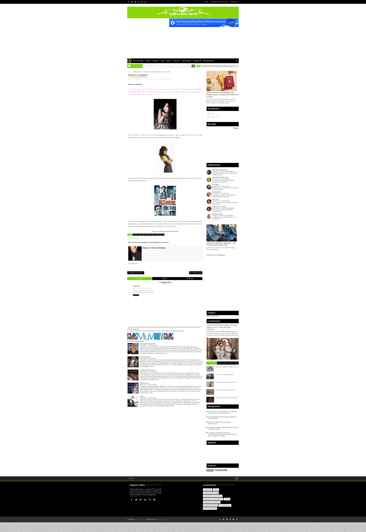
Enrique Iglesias (210, 505)
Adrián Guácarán (217, 214)
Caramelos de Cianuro (213, 499)
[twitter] (132, 1)
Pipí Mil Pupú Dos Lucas (220, 177)
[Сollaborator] (204, 23)
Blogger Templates (162, 519)
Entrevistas (208, 61)
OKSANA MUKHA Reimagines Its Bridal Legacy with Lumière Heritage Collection (205, 66)
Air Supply (215, 184)
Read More (133, 496)
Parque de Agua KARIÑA (224, 374)
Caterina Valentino (212, 502)
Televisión (186, 61)
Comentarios (213, 117)
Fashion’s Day (144, 383)
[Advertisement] (183, 41)
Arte (169, 61)
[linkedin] (145, 500)
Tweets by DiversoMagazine (215, 255)
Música (156, 61)
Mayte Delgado (210, 508)
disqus (165, 278)
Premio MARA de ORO (220, 170)
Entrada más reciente (136, 273)
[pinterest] (135, 1)
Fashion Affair (216, 192)
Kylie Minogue (224, 505)
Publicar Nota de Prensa (219, 2)
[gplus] (141, 500)
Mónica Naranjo (145, 357)
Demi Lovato (138, 72)
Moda (148, 61)
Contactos (233, 2)
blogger (140, 278)
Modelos (197, 61)
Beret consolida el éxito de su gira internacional (219, 423)
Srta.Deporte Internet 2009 (225, 382)
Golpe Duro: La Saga (219, 206)
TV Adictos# (148, 234)
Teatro (176, 61)
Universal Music (156, 72)
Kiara (216, 489)
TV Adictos (146, 72)
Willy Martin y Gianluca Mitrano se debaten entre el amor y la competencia (222, 412)
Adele (227, 499)
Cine (163, 61)
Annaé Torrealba (211, 492)
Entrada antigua (195, 273)
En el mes (222, 363)
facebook (189, 278)
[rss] (138, 1)
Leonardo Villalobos (213, 496)
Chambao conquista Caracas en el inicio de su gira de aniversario (223, 428)
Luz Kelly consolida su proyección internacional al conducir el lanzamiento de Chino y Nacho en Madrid (222, 434)
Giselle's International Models (226, 397)
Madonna (207, 489)
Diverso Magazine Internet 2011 (227, 367)
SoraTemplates (140, 519)
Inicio (206, 2)
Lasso (142, 396)
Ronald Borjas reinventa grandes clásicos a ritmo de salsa (222, 417)
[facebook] (128, 1)
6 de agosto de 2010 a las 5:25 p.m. (143, 288)
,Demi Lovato (150, 79)
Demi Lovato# (137, 234)
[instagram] (145, 1)
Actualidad (138, 61)
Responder (135, 295)
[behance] (142, 1)
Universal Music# (158, 234)
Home (130, 72)
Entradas (212, 114)
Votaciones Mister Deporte (225, 390)
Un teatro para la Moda (147, 370)
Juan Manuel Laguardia (147, 344)
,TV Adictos (158, 79)
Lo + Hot (212, 363)
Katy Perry (215, 199)
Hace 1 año (233, 363)
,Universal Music (167, 79)
